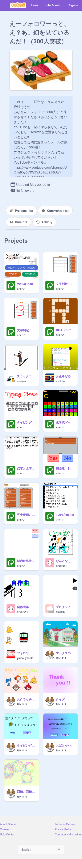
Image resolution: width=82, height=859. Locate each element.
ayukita (60, 381)
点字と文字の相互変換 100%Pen (26, 468)
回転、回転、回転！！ (26, 791)
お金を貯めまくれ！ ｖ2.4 (65, 376)
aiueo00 (60, 612)
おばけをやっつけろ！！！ (65, 745)
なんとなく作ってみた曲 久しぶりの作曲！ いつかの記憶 (65, 561)
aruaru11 (61, 566)
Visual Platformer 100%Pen (26, 284)
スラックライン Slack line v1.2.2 (26, 376)
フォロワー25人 (26, 653)
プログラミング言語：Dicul (65, 607)
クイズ (60, 699)
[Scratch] (17, 5)
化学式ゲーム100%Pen (65, 422)
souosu (21, 381)
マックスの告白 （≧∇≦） (65, 653)
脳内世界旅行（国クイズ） (26, 561)
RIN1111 (61, 658)
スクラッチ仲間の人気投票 (26, 699)
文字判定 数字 (26, 330)
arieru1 (21, 289)
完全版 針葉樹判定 (65, 468)
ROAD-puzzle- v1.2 (65, 330)
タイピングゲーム (26, 745)
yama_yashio (25, 658)
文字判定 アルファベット (65, 283)
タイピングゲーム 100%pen (26, 422)
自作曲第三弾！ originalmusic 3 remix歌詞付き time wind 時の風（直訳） (26, 607)
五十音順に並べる (26, 514)
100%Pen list (65, 514)
